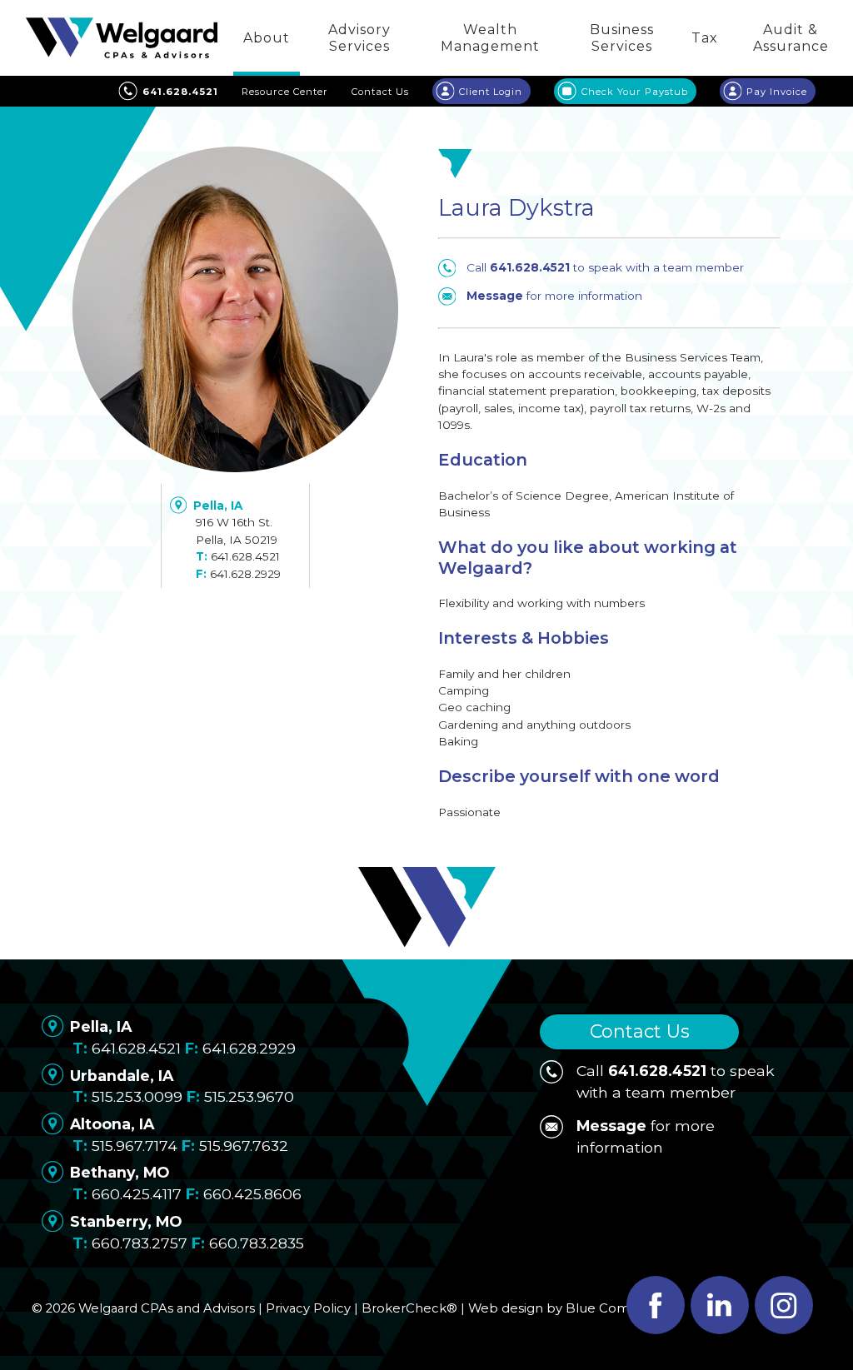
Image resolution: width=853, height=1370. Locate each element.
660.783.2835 (256, 1243)
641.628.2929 (245, 573)
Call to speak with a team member (605, 267)
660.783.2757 (139, 1243)
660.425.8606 (252, 1194)
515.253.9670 (249, 1096)
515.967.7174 (134, 1145)
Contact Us (640, 1031)
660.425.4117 (137, 1194)
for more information (554, 295)
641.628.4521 (245, 556)
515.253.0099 (137, 1096)
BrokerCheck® (409, 1308)
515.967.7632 (243, 1145)
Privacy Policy (308, 1308)
